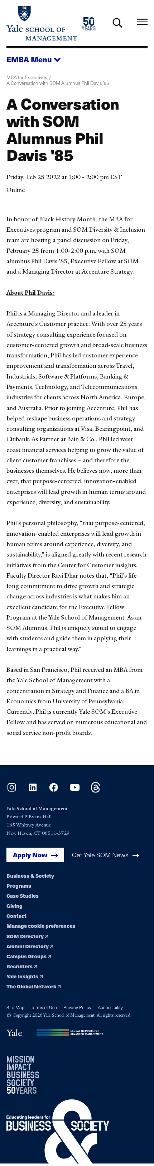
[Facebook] (53, 790)
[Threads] (95, 790)
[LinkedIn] (33, 790)
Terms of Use (44, 1007)
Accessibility (110, 1007)
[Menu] (142, 21)
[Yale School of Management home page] (41, 23)
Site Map (15, 1007)
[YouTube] (74, 790)
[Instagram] (11, 790)
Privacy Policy (77, 1007)
